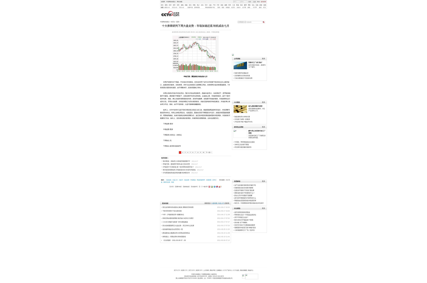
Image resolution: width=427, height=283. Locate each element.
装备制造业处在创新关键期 (243, 188)
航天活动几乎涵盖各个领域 (243, 220)
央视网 (163, 1)
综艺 (178, 5)
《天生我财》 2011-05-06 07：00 (174, 240)
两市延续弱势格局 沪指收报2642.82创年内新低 (179, 170)
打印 (171, 186)
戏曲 (186, 5)
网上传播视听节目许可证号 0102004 (186, 278)
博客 (249, 5)
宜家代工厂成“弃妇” (255, 62)
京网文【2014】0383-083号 (216, 276)
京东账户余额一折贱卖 (242, 119)
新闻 (166, 5)
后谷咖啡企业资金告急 (242, 75)
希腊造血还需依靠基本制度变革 (245, 200)
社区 (241, 5)
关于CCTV (177, 270)
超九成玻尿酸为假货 (255, 106)
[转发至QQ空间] (211, 186)
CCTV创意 (236, 270)
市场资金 (193, 180)
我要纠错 (178, 186)
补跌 (172, 182)
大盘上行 (175, 180)
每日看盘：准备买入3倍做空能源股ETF (176, 161)
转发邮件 (194, 186)
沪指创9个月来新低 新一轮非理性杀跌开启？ (178, 167)
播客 (249, 7)
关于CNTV (192, 270)
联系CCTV (184, 270)
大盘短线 (168, 180)
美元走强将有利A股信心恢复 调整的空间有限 (177, 207)
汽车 (218, 5)
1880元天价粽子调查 (241, 144)
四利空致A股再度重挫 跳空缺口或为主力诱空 (177, 218)
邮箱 (261, 5)
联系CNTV (199, 270)
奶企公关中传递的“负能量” (243, 195)
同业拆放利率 (201, 180)
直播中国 (190, 7)
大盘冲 (181, 180)
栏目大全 (174, 7)
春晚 (182, 5)
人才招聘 (206, 270)
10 (203, 152)
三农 (233, 5)
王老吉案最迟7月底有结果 (243, 78)
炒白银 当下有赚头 (240, 222)
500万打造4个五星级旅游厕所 (244, 225)
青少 (198, 5)
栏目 (264, 7)
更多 (263, 58)
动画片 (239, 7)
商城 (237, 5)
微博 (245, 5)
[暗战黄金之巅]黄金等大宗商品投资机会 (176, 233)
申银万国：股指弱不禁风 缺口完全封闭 (176, 164)
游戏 (264, 5)
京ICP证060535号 (202, 276)
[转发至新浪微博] (219, 186)
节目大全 (181, 7)
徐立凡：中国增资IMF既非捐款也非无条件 (249, 203)
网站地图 (179, 1)
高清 (219, 7)
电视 (162, 7)
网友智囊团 (243, 270)
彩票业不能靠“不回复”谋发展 (244, 190)
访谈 (257, 5)
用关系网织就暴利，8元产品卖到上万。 (256, 110)
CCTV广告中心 (227, 270)
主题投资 (208, 180)
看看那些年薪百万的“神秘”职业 (245, 227)
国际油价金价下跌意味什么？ (244, 193)
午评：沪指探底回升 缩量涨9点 (173, 214)
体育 (174, 5)
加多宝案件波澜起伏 (241, 73)
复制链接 (186, 186)
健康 (226, 5)
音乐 (190, 5)
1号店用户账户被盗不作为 (243, 122)
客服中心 (250, 270)
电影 (223, 7)
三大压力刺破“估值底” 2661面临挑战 (175, 222)
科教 (194, 5)
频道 (260, 7)
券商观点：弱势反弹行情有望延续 (174, 236)
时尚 (229, 5)
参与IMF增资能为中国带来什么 (245, 198)
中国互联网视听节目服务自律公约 (222, 278)
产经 (214, 5)
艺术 (206, 5)
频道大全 (167, 7)
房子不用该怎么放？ (241, 217)
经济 (170, 5)
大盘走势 (186, 180)
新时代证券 (166, 182)
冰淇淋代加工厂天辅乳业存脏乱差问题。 (257, 136)
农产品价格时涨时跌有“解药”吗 (245, 185)
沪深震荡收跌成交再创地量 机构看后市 (176, 173)
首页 (162, 5)
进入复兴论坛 (200, 32)
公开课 (244, 7)
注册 (254, 2)
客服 (258, 1)
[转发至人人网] (214, 186)
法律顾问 (219, 270)
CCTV (255, 7)
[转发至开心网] (209, 186)
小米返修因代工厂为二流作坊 (244, 230)
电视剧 (228, 7)
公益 (210, 5)
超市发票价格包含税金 (242, 212)
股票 (177, 22)
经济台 (173, 22)
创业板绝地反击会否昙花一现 (172, 229)
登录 (249, 2)
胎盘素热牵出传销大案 (242, 117)
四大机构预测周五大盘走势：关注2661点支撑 (178, 225)
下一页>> (208, 152)
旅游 (222, 5)
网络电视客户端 (210, 7)
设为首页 (263, 1)
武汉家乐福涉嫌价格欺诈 (243, 147)
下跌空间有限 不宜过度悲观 (172, 211)
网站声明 (212, 270)
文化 (202, 5)
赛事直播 (197, 7)
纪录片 (233, 7)
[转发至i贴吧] (217, 186)
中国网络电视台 (171, 1)
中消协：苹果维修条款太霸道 (244, 142)
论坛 (253, 5)
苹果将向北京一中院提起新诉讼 (245, 215)
